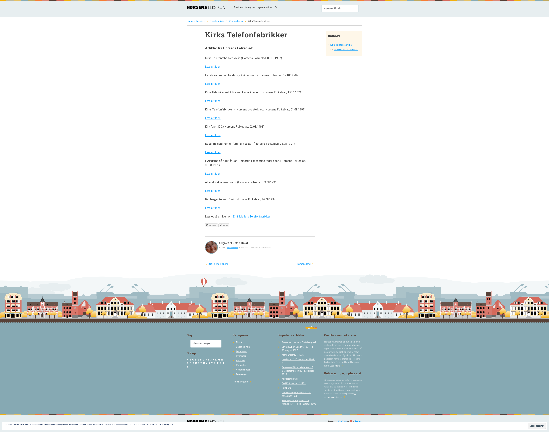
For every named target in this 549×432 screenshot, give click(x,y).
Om (276, 7)
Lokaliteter (241, 351)
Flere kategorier (242, 381)
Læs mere (337, 365)
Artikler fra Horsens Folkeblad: (346, 50)
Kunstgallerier (304, 264)
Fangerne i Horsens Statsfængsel (299, 342)
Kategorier (250, 7)
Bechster (358, 421)
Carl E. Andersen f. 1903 (294, 383)
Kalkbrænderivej (290, 378)
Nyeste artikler (265, 7)
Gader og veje (243, 347)
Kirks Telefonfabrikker (341, 45)
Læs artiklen (212, 66)
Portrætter (241, 365)
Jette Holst (240, 243)
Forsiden (238, 7)
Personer (240, 360)
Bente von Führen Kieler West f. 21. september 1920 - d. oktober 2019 (298, 371)
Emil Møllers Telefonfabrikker (251, 216)
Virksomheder (236, 21)
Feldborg (286, 388)
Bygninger (241, 356)
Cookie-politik (167, 424)
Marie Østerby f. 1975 (293, 355)
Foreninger (241, 374)
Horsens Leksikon (196, 21)
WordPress (342, 421)
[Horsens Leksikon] (206, 8)
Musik (239, 342)
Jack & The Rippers (218, 264)
